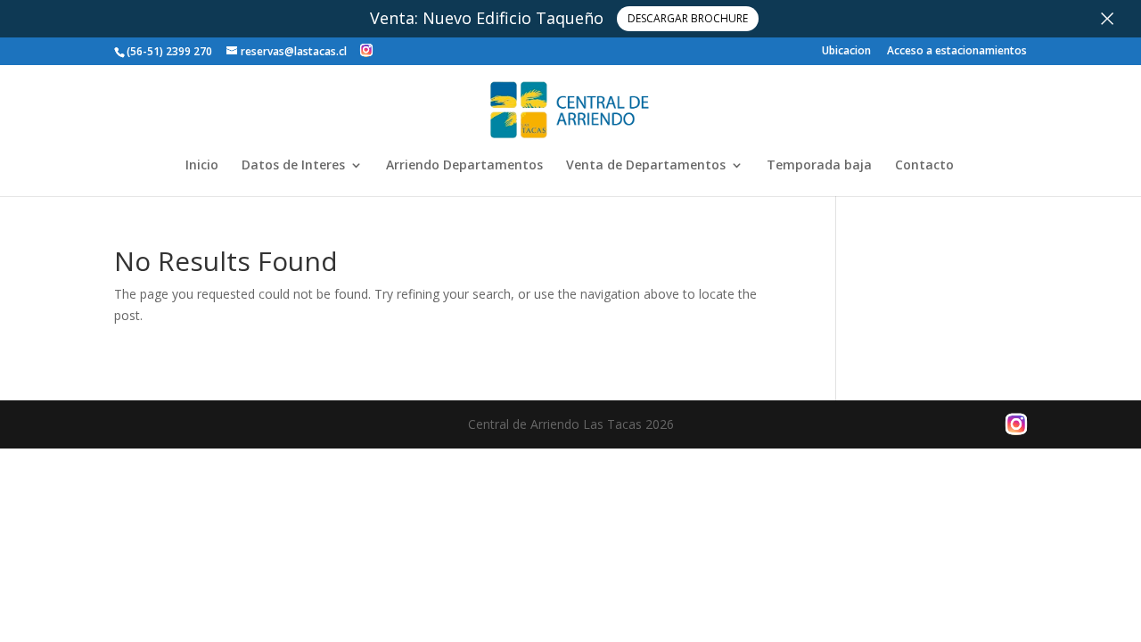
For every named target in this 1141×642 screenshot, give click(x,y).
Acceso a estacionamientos (957, 51)
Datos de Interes (293, 166)
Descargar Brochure (688, 18)
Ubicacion (846, 51)
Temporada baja (819, 166)
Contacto (924, 166)
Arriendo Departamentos (464, 166)
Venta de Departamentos (646, 166)
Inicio (201, 166)
